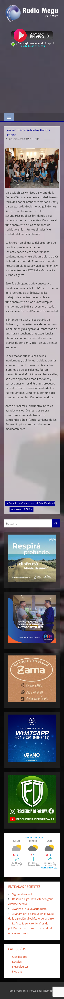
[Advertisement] (32, 81)
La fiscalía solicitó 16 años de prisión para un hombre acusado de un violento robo (30, 928)
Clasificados (19, 957)
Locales (17, 961)
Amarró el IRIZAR (21, 509)
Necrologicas (20, 966)
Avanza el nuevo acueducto (29, 909)
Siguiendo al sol (22, 894)
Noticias (17, 971)
